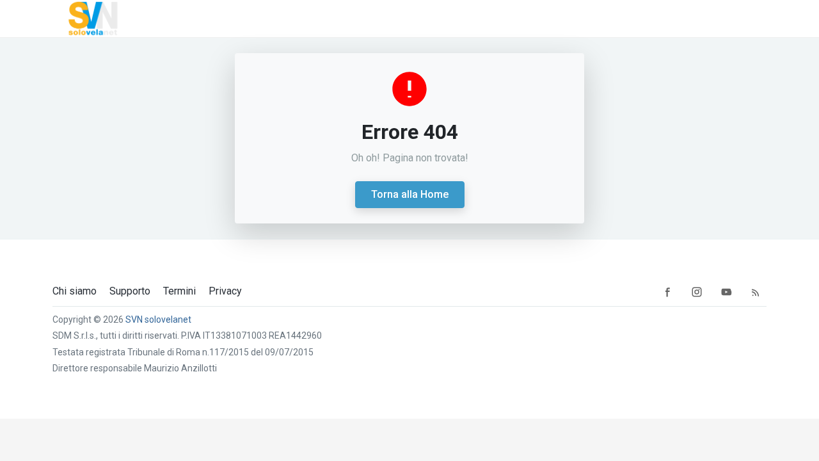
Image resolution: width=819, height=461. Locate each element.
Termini (179, 291)
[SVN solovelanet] (91, 18)
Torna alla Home (410, 194)
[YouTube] (726, 291)
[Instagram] (696, 291)
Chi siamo (74, 291)
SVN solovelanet (158, 319)
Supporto (129, 291)
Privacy (225, 291)
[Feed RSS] (755, 291)
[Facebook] (667, 291)
